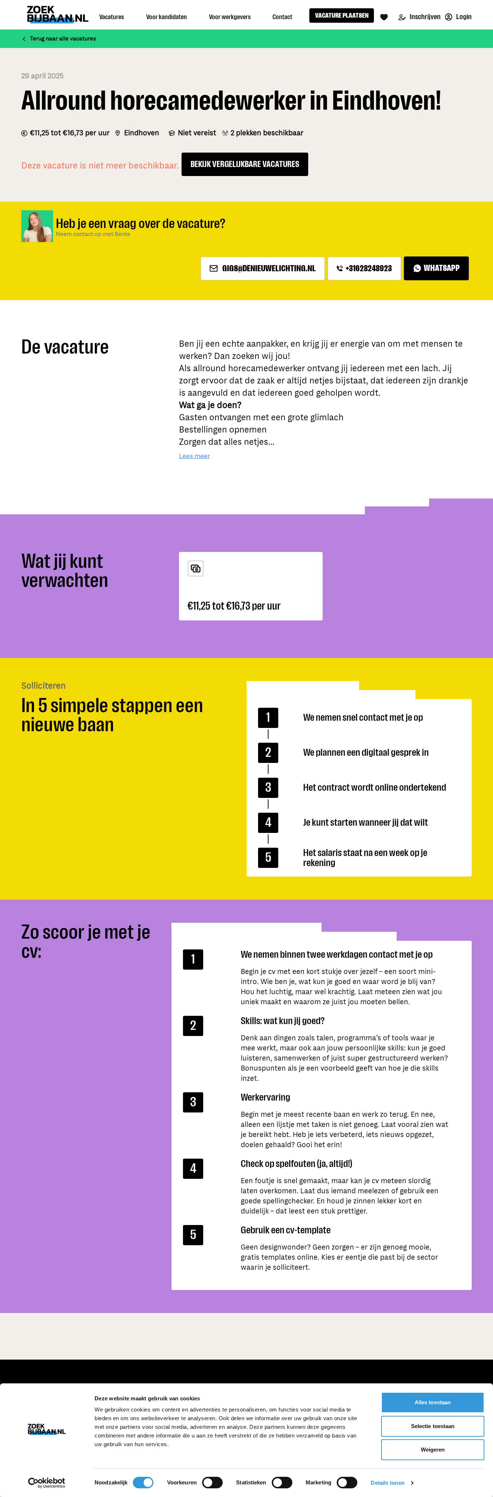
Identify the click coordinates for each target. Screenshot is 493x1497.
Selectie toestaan (433, 1426)
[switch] (212, 1482)
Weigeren (433, 1449)
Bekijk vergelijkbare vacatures (245, 164)
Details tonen (387, 1483)
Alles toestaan (433, 1402)
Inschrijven (425, 17)
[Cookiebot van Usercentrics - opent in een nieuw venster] (46, 1483)
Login (463, 17)
